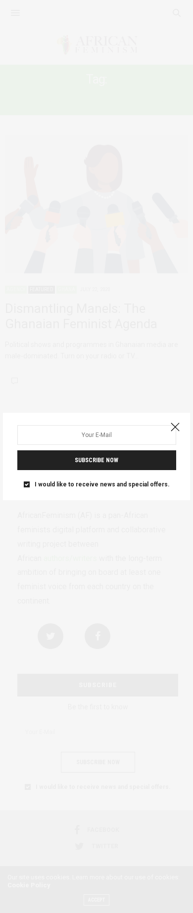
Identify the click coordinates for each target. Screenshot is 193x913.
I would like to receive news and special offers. (102, 484)
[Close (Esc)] (175, 427)
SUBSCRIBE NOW (96, 460)
